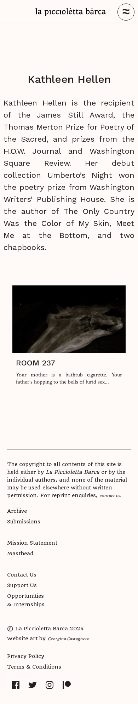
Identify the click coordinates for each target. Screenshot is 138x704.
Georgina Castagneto (68, 638)
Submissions (23, 521)
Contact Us (21, 575)
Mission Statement (32, 543)
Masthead (20, 553)
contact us (109, 495)
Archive (17, 511)
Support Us (22, 585)
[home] (70, 12)
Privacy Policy (25, 656)
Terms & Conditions (34, 667)
